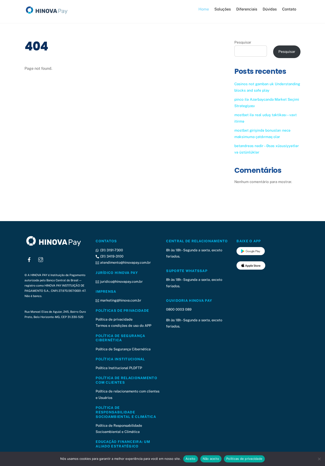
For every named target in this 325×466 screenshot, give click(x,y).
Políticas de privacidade (244, 459)
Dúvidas (270, 9)
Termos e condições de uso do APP (123, 325)
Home (203, 9)
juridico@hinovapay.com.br (121, 281)
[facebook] (29, 259)
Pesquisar (242, 42)
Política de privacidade (114, 319)
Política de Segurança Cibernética (123, 349)
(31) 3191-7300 (111, 250)
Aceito (191, 459)
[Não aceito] (319, 458)
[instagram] (40, 259)
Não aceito (211, 459)
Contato (289, 9)
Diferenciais (246, 9)
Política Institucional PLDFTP (119, 368)
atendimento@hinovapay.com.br (125, 262)
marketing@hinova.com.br (120, 300)
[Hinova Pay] (48, 14)
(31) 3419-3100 (111, 256)
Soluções (222, 9)
